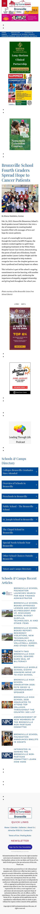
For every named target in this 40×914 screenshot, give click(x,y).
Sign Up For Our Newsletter (20, 847)
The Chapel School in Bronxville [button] (13, 531)
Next (22, 304)
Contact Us (28, 830)
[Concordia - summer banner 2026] (20, 89)
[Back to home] (20, 5)
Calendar (14, 827)
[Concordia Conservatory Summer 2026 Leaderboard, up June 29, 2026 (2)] (20, 17)
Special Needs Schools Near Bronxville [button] (16, 544)
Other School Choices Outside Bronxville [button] (18, 557)
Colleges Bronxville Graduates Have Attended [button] (18, 471)
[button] (4, 3)
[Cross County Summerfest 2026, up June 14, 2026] (20, 378)
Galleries (22, 827)
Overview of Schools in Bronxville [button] (14, 485)
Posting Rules (25, 835)
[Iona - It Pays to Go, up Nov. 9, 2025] (20, 328)
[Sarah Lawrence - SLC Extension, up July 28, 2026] (20, 134)
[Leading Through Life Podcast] (20, 432)
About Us (31, 827)
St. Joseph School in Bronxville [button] (18, 519)
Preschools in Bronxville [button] (15, 496)
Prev (17, 304)
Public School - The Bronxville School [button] (18, 508)
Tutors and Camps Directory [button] (17, 568)
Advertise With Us (15, 830)
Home (6, 827)
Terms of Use (14, 835)
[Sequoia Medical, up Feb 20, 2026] (20, 57)
